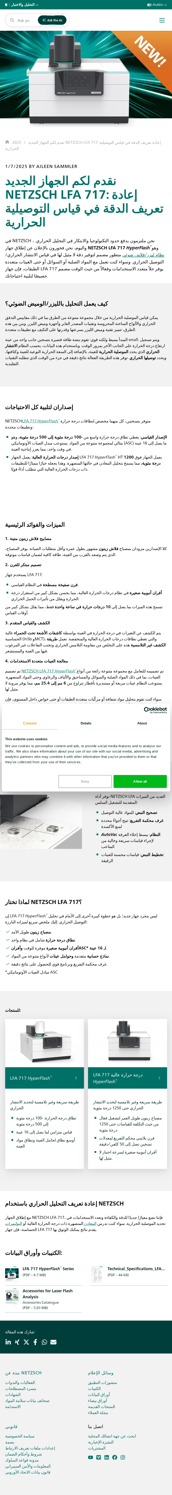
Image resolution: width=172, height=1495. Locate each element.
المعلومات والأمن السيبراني (28, 1466)
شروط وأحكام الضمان (23, 1454)
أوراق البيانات (99, 1394)
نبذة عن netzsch (23, 1372)
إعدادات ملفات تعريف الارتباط (30, 1448)
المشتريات (96, 1448)
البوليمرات (13, 1223)
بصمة (9, 1442)
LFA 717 (41, 421)
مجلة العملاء (98, 1412)
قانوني (11, 1426)
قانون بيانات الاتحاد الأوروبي (27, 1472)
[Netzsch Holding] (7, 4)
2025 (16, 142)
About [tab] (142, 723)
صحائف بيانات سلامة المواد (27, 1400)
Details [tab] (86, 723)
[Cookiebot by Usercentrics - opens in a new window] (147, 710)
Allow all (140, 781)
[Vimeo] (98, 1457)
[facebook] (114, 1457)
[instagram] (122, 1457)
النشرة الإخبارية (101, 1442)
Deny (85, 781)
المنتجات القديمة (101, 1406)
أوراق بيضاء (97, 1400)
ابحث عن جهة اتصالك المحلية (112, 1436)
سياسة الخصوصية (19, 1436)
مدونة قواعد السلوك (22, 1460)
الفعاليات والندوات (20, 1382)
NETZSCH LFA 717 (49, 671)
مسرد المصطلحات (20, 1388)
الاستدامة (13, 1406)
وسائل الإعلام (101, 1372)
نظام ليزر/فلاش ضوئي (143, 254)
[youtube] (90, 1457)
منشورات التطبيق (102, 1382)
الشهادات (13, 1394)
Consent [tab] (30, 723)
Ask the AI (54, 20)
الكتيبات (94, 1388)
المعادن (90, 1223)
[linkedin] (106, 1457)
